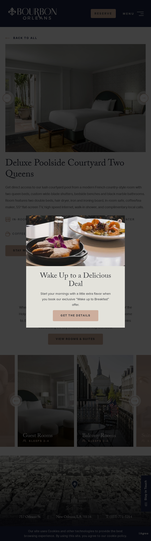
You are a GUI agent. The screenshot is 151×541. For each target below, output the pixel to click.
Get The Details (76, 315)
